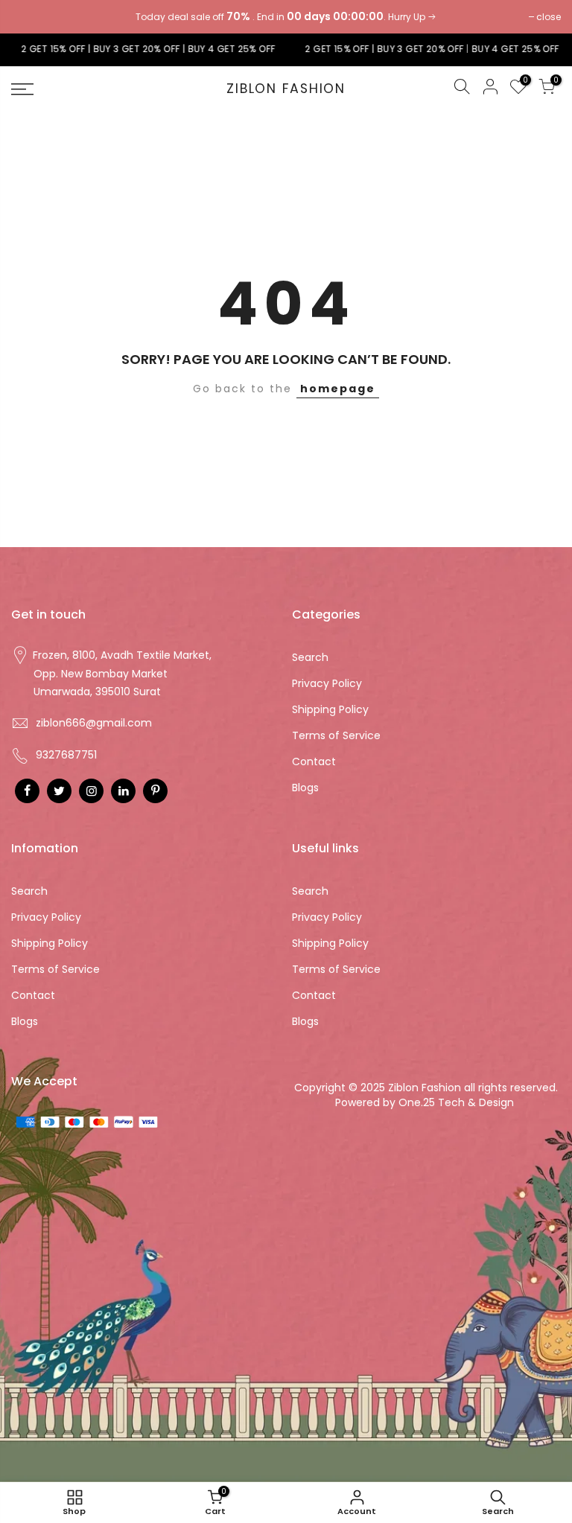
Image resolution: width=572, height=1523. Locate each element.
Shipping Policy (330, 709)
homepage (337, 388)
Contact (314, 761)
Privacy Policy (327, 683)
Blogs (305, 787)
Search (310, 657)
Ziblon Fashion (286, 89)
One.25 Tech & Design (457, 1102)
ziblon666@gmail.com (94, 722)
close (31, 16)
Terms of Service (336, 735)
